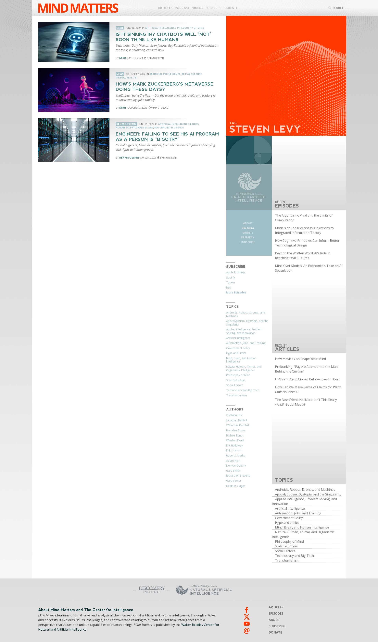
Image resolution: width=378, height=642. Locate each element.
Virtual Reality (126, 77)
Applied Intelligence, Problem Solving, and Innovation (244, 331)
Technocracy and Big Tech (242, 390)
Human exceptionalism (131, 127)
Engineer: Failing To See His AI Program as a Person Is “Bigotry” (167, 137)
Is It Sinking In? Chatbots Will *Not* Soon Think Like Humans (164, 37)
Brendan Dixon (235, 430)
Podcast (182, 8)
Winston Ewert (235, 440)
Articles (165, 8)
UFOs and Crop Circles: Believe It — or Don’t (307, 379)
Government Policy (238, 348)
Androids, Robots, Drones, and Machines (245, 314)
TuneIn (230, 282)
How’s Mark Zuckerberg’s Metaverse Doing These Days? (164, 87)
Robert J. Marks (235, 455)
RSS (228, 287)
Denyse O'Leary (129, 157)
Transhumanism (236, 395)
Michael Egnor (235, 435)
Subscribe (214, 8)
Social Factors (234, 385)
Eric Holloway (234, 445)
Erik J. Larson (234, 450)
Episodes (276, 613)
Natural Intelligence (169, 127)
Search (339, 8)
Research (248, 237)
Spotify (230, 277)
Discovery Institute (120, 590)
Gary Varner (233, 480)
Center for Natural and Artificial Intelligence (242, 590)
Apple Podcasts (235, 272)
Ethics (194, 124)
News (122, 58)
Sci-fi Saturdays (235, 380)
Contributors (234, 415)
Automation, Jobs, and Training (245, 343)
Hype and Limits (236, 353)
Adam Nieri (233, 460)
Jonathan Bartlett (236, 420)
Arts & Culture (192, 74)
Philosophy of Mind (190, 28)
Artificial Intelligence (160, 28)
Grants (247, 232)
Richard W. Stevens (238, 475)
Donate (231, 8)
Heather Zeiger (235, 486)
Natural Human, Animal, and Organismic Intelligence (244, 368)
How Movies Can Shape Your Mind (300, 359)
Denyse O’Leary (236, 465)
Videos (197, 8)
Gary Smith (233, 470)
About (248, 223)
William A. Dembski (238, 425)
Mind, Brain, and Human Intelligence (241, 359)
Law (150, 127)
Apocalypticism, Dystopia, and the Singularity (247, 322)
